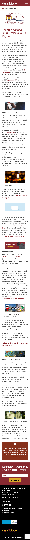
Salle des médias (9, 513)
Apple (9, 80)
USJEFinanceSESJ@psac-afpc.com (14, 236)
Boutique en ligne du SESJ (11, 257)
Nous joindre (6, 501)
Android (13, 80)
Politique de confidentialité (12, 537)
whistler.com (8, 436)
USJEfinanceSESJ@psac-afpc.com (13, 298)
